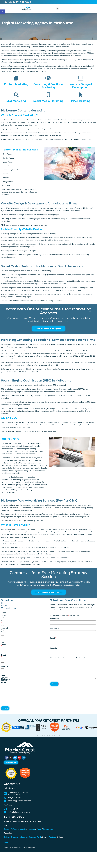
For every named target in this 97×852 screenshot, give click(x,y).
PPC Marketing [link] (80, 101)
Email (53, 638)
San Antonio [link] (48, 829)
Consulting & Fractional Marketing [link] (48, 85)
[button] (2, 729)
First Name (55, 618)
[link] (2, 11)
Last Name (55, 628)
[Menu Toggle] (57, 8)
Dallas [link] (6, 829)
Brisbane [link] (14, 837)
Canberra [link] (32, 837)
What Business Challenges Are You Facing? (68, 658)
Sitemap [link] (6, 842)
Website (53, 648)
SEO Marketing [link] (16, 101)
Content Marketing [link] (16, 84)
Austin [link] (23, 829)
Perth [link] (39, 837)
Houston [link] (31, 829)
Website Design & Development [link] (81, 85)
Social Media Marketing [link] (48, 101)
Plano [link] (39, 829)
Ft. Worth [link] (15, 829)
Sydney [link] (7, 837)
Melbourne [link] (23, 837)
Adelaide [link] (52, 837)
